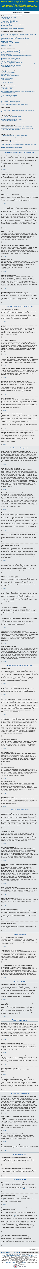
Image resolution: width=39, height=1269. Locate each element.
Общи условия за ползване (8, 1255)
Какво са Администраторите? (8, 87)
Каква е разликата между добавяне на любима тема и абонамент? (16, 126)
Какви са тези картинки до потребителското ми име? (13, 39)
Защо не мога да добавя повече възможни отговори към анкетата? (16, 55)
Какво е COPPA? (5, 18)
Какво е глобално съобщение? (8, 76)
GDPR (35, 1255)
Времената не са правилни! (7, 35)
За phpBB (22, 1188)
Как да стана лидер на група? (8, 92)
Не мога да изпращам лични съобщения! (10, 101)
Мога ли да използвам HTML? (8, 72)
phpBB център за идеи (7, 1200)
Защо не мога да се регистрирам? (9, 20)
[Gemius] (19, 1266)
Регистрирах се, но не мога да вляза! (9, 21)
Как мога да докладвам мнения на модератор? (11, 62)
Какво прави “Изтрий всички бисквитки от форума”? (13, 28)
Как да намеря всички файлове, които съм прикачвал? (13, 137)
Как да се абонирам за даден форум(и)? (10, 129)
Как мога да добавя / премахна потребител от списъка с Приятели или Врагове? (17, 111)
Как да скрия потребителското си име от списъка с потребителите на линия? (18, 34)
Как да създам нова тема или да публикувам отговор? (13, 50)
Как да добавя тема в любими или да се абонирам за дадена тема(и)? (17, 128)
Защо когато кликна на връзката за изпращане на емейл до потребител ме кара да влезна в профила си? (19, 44)
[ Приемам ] (19, 9)
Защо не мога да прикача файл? (8, 59)
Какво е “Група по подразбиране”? (9, 95)
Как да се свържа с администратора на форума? (12, 147)
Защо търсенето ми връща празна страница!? (11, 119)
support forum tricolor (10, 1262)
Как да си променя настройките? (8, 32)
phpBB (23, 1262)
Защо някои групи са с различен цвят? (10, 94)
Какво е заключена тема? (7, 81)
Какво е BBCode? (5, 71)
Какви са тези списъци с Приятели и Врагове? (11, 109)
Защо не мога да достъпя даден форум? (10, 58)
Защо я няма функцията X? (7, 143)
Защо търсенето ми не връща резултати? (10, 117)
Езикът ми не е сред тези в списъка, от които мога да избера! (15, 38)
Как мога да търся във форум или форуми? (11, 116)
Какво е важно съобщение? (7, 78)
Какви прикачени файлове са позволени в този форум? (14, 135)
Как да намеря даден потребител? (9, 120)
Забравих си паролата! (6, 25)
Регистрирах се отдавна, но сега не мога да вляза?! (13, 24)
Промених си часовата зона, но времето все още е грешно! (15, 37)
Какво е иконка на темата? (7, 82)
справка (14, 1215)
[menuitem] (19, 1252)
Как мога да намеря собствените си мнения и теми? (13, 122)
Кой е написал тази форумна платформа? (10, 141)
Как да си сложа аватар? (6, 41)
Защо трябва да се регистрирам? (8, 17)
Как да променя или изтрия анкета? (9, 56)
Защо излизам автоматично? (7, 26)
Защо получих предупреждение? (8, 61)
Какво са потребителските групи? (8, 89)
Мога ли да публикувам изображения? (10, 75)
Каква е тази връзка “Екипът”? (8, 96)
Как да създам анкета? (6, 54)
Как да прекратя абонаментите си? (9, 130)
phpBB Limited (24, 1185)
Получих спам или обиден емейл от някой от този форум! (14, 104)
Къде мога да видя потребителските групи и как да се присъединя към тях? (18, 91)
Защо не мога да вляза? (6, 22)
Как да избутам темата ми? (7, 66)
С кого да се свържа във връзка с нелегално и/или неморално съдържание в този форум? (18, 145)
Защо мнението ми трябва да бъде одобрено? (11, 65)
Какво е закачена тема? (6, 79)
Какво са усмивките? (6, 74)
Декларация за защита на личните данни (24, 1255)
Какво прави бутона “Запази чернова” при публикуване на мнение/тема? (18, 63)
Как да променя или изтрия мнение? (9, 51)
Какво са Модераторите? (6, 88)
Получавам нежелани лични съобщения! (10, 102)
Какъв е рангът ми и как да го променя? (10, 42)
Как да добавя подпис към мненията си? (10, 52)
